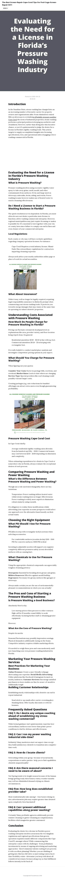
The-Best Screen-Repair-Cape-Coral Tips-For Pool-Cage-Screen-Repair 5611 (29, 3)
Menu (5, 8)
